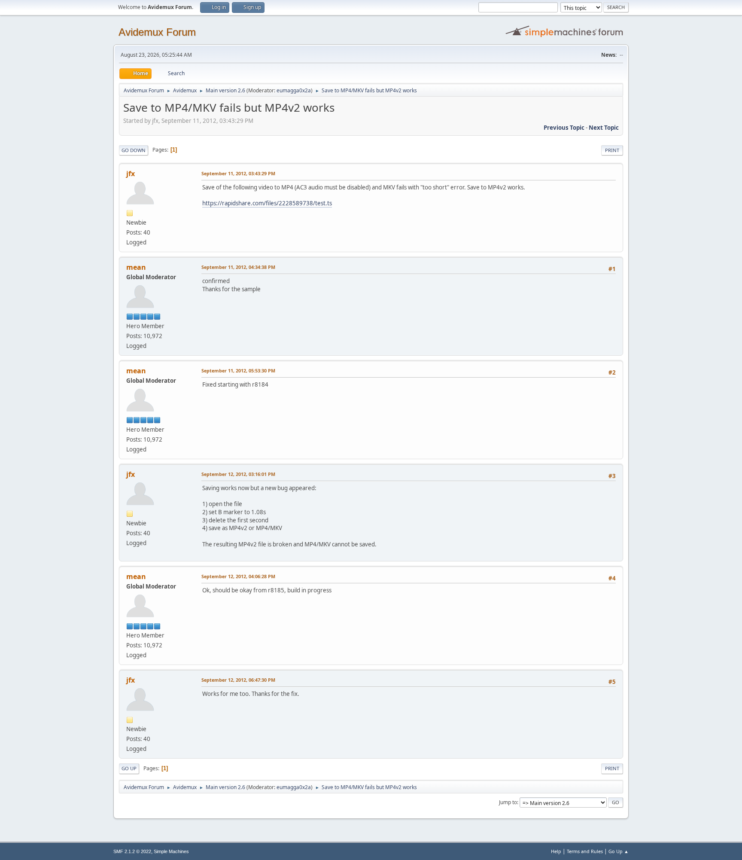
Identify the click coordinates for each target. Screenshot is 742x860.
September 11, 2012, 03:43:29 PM (238, 173)
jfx (130, 173)
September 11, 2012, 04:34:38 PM (238, 267)
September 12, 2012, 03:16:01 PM (238, 474)
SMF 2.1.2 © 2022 (132, 851)
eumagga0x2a (294, 90)
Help (556, 851)
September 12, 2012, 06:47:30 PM (238, 680)
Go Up (129, 768)
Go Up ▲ (618, 851)
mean (136, 267)
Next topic (604, 127)
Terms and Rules (585, 851)
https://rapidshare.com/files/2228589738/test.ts (267, 203)
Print (612, 150)
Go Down (134, 150)
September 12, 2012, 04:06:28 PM (238, 576)
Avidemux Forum (157, 32)
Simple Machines (171, 851)
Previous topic (564, 127)
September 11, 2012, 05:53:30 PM (238, 370)
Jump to (508, 802)
